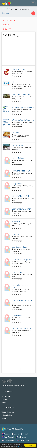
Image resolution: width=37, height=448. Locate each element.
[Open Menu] (33, 3)
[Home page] (5, 3)
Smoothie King (18, 234)
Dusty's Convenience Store (20, 286)
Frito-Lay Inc (17, 272)
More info (20, 446)
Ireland (25, 434)
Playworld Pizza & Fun (21, 171)
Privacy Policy (7, 415)
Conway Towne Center (21, 209)
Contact (4, 418)
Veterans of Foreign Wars (22, 260)
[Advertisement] (18, 52)
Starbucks (16, 221)
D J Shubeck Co (18, 316)
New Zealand (9, 437)
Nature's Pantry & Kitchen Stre (22, 301)
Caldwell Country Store (21, 328)
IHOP (14, 82)
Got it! (30, 445)
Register (5, 399)
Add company (6, 396)
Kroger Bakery (18, 158)
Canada (16, 434)
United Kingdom (10, 440)
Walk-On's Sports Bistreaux (23, 107)
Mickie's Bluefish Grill (20, 196)
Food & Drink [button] (8, 20)
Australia (7, 434)
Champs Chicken (19, 69)
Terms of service (8, 412)
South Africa (21, 437)
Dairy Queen (17, 183)
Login (4, 402)
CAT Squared (17, 145)
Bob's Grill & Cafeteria (21, 95)
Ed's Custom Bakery (20, 247)
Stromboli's (16, 133)
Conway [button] (6, 25)
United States (24, 440)
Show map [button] (7, 29)
